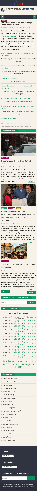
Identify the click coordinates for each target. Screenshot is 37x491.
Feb (12, 320)
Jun (25, 320)
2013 (4, 343)
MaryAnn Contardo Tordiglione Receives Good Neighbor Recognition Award (32, 292)
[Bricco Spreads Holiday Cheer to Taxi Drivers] (18, 144)
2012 (4, 346)
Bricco (9, 124)
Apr (18, 320)
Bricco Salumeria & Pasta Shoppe (21, 124)
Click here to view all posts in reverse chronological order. (18, 364)
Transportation (7, 440)
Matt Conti (16, 27)
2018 (4, 327)
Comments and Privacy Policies (23, 484)
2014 (4, 340)
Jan (9, 317)
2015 (4, 336)
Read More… (31, 181)
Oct (16, 322)
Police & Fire (6, 427)
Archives (24, 2)
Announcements (8, 379)
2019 (4, 323)
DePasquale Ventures (7, 126)
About (17, 2)
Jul (28, 320)
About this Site (8, 484)
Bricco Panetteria (24, 41)
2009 (4, 356)
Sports (5, 437)
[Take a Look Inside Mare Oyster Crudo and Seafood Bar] (14, 251)
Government (7, 408)
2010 (4, 352)
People (18, 208)
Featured (3, 208)
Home (12, 2)
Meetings (5, 418)
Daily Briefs (6, 395)
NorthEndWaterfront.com (21, 166)
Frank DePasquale (19, 126)
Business (3, 20)
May (22, 320)
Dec (22, 322)
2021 (4, 317)
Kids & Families (7, 414)
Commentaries (7, 388)
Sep (35, 320)
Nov (19, 322)
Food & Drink (4, 157)
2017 (4, 330)
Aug (31, 320)
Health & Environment (9, 411)
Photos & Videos (8, 424)
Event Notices (7, 398)
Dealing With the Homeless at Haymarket (6, 292)
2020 (4, 320)
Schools (5, 434)
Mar (15, 320)
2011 (4, 349)
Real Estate (6, 431)
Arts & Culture (7, 382)
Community (6, 392)
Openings (28, 126)
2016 (4, 333)
